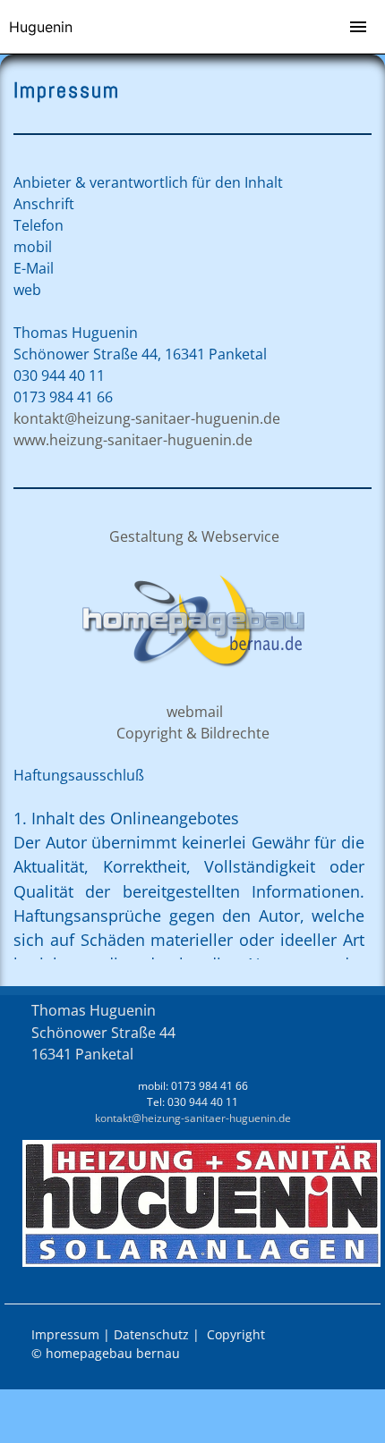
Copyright (236, 1334)
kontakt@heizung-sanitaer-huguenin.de (146, 418)
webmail (193, 712)
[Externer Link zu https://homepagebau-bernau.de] (192, 675)
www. (132, 440)
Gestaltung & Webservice (194, 536)
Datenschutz (151, 1334)
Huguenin (41, 27)
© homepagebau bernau (105, 1353)
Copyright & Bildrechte (193, 733)
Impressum (65, 1334)
